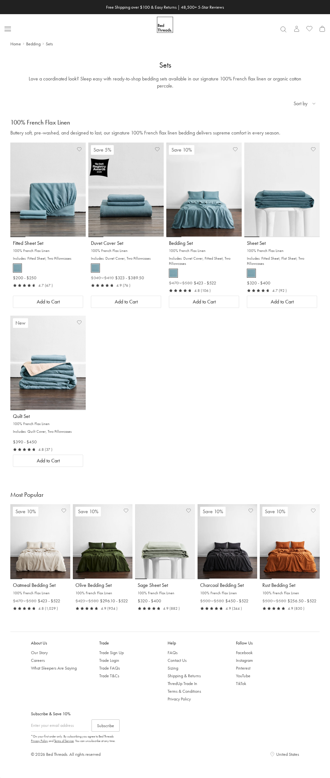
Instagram (244, 660)
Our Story (39, 652)
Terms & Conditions (184, 691)
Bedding (33, 44)
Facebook (244, 652)
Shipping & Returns (184, 676)
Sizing (173, 668)
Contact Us (177, 660)
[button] (17, 268)
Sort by (300, 103)
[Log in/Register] (296, 28)
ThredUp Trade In (182, 683)
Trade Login (109, 660)
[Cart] (322, 28)
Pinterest (243, 668)
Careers (38, 660)
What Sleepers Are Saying (54, 668)
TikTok (241, 683)
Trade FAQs (109, 668)
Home (15, 44)
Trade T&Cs (109, 676)
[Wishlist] (309, 28)
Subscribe (105, 725)
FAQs (173, 652)
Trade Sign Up (111, 652)
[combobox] (283, 29)
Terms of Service (64, 741)
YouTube (243, 676)
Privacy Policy (179, 699)
